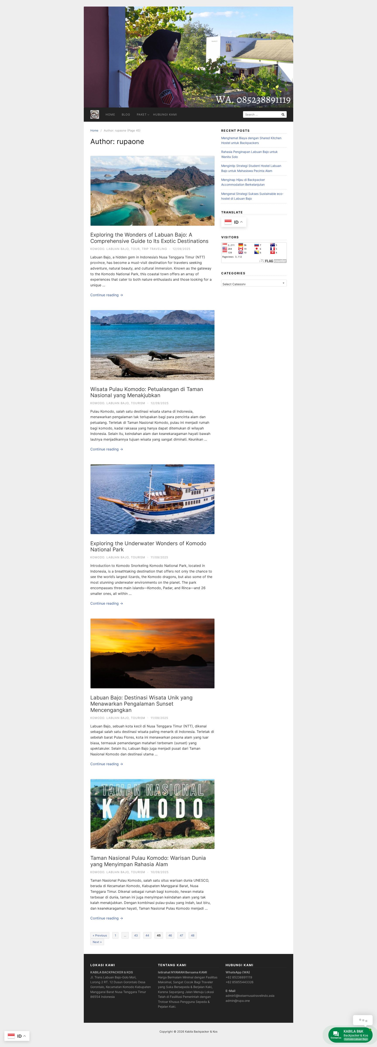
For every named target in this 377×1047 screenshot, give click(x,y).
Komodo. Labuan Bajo (109, 249)
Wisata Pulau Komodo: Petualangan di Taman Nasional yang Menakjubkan (146, 392)
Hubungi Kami (165, 114)
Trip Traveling (154, 249)
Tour (135, 249)
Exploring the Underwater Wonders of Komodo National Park (148, 546)
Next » (97, 942)
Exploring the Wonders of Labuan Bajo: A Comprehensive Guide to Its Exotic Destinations (149, 238)
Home (110, 114)
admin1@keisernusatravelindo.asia (250, 995)
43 (136, 935)
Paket (142, 114)
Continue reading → (106, 295)
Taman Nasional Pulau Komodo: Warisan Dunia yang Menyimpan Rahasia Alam (148, 861)
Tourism (138, 403)
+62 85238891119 (239, 977)
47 (181, 935)
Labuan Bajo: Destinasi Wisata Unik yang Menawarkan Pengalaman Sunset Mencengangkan (141, 703)
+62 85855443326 (240, 982)
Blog (126, 114)
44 (147, 935)
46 (170, 935)
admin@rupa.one (238, 1000)
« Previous (100, 935)
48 (192, 935)
